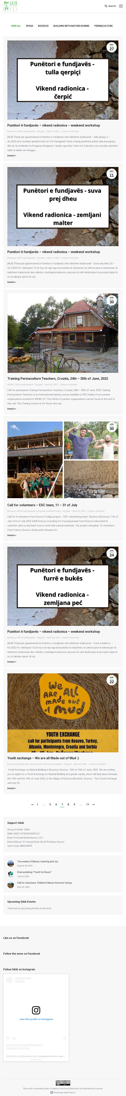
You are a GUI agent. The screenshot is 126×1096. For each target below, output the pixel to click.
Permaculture (103, 26)
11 (87, 804)
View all (16, 26)
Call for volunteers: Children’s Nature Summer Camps (44, 882)
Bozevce (43, 26)
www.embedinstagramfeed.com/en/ (36, 1059)
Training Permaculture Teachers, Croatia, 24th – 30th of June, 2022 (57, 379)
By (41, 131)
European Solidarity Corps (48, 511)
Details (11, 155)
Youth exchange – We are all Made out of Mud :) (43, 758)
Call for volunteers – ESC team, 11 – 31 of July (42, 505)
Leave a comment (70, 131)
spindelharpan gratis (40, 1059)
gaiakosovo (29, 1056)
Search (112, 6)
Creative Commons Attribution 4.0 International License (77, 1088)
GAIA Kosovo (13, 1056)
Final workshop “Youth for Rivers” (34, 872)
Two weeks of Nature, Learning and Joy (37, 861)
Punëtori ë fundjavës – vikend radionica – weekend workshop (53, 125)
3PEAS (29, 26)
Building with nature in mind (71, 26)
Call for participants (26, 131)
